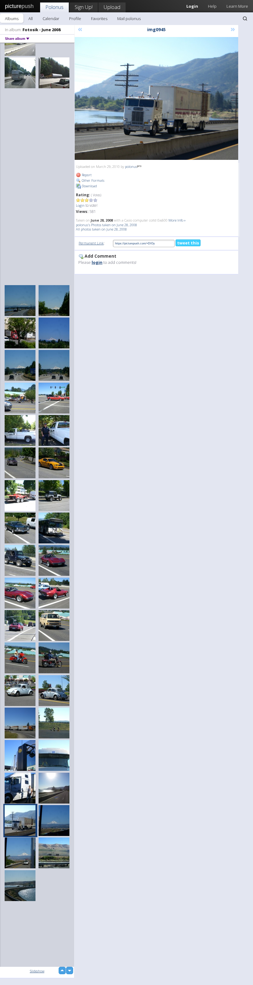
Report (86, 174)
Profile (75, 18)
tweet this (188, 243)
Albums (12, 18)
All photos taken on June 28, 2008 (101, 229)
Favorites (99, 18)
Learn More (237, 6)
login (97, 262)
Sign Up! (84, 6)
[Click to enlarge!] (156, 98)
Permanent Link (91, 243)
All (30, 18)
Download (89, 186)
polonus (131, 166)
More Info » (177, 220)
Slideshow (37, 971)
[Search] (245, 18)
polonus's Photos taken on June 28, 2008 (106, 224)
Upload (112, 6)
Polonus (54, 6)
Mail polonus (129, 18)
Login (80, 205)
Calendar (51, 18)
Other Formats (92, 180)
